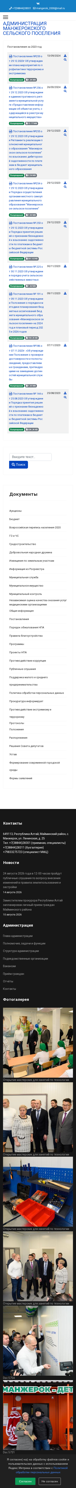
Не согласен (50, 1481)
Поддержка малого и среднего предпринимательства (28, 681)
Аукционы (15, 510)
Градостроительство (22, 544)
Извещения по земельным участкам (31, 560)
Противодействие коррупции (27, 660)
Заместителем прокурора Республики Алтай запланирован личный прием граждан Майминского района (33, 907)
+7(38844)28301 (21, 8)
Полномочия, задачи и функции (24, 943)
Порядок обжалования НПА (26, 627)
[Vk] (38, 3)
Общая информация (21, 610)
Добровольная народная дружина (30, 552)
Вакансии (9, 966)
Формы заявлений (20, 778)
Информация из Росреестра (26, 569)
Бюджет (14, 519)
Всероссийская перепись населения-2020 (35, 527)
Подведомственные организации (25, 958)
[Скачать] (65, 55)
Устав (13, 754)
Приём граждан (13, 973)
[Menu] (5, 17)
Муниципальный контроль (25, 593)
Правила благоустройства (26, 635)
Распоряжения (18, 737)
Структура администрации (21, 951)
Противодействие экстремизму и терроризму (30, 713)
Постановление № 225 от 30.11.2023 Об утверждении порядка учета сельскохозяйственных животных (26, 273)
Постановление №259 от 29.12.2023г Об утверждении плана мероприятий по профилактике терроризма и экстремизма (26, 65)
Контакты (9, 988)
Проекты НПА (18, 652)
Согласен (25, 1481)
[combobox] (30, 457)
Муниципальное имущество (26, 585)
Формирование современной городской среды (34, 766)
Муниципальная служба (23, 577)
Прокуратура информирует (26, 701)
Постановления (19, 619)
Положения (16, 729)
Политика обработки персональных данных (36, 692)
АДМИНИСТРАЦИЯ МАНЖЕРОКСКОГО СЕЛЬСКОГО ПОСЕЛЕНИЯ (31, 28)
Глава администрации (18, 936)
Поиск (20, 465)
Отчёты (8, 981)
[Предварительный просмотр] (65, 59)
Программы (16, 644)
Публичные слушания (22, 669)
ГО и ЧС (14, 535)
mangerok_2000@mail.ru (50, 8)
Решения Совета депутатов (26, 746)
